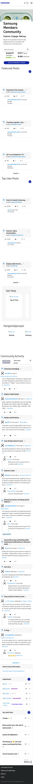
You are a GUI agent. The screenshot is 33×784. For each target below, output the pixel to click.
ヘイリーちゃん (9, 601)
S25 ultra (7, 567)
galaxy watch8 (6, 534)
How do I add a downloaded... (11, 232)
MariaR (9, 210)
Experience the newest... (15, 90)
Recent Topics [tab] (6, 360)
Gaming (11, 335)
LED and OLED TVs (25, 475)
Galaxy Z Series (27, 601)
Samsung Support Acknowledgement (13, 671)
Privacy (3, 774)
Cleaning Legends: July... (15, 122)
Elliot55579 (10, 653)
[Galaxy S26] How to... (14, 264)
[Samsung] (5, 3)
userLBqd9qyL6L (10, 445)
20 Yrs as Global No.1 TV (15, 155)
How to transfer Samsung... (16, 200)
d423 (8, 524)
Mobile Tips (14, 266)
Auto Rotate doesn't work (13, 441)
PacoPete (8, 373)
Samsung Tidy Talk (16, 124)
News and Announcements (18, 92)
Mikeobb (7, 475)
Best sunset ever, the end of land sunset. (12, 726)
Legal (2, 777)
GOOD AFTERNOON (9, 735)
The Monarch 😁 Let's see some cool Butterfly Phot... (12, 743)
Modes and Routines (11, 418)
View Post (7, 385)
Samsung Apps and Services (9, 376)
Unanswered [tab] (6, 363)
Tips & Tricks (14, 300)
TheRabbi (10, 617)
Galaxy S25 (29, 399)
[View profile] (2, 373)
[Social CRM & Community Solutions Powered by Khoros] (28, 761)
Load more (15, 663)
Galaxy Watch (23, 422)
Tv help (6, 630)
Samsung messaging (11, 369)
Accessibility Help (7, 767)
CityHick (7, 571)
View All (15, 173)
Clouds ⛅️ (6, 718)
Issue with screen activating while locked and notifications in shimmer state (17, 542)
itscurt (7, 548)
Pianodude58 (11, 491)
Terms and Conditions (8, 770)
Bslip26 (9, 459)
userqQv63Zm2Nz (10, 506)
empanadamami (12, 243)
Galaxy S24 (21, 548)
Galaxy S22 (27, 445)
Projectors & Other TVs (17, 235)
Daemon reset (9, 471)
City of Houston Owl (10, 754)
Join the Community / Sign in (16, 63)
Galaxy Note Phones (16, 202)
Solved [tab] (16, 363)
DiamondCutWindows (11, 399)
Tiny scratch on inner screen (14, 596)
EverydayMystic (9, 635)
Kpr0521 (7, 422)
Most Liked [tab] (17, 360)
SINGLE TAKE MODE (11, 394)
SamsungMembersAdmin (14, 99)
